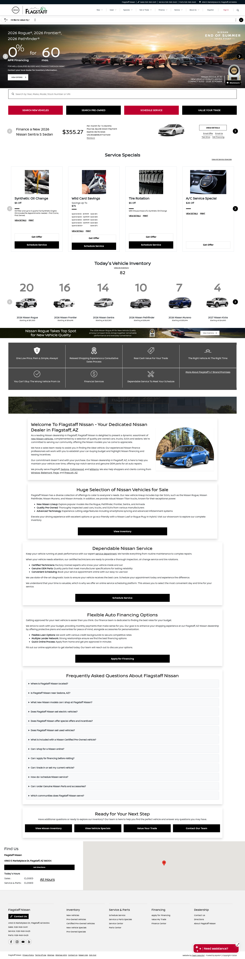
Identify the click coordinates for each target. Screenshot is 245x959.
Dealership (201, 910)
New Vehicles (72, 915)
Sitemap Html (61, 955)
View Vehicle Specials (97, 828)
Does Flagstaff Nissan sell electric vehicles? (54, 711)
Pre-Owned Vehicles (76, 919)
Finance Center (159, 923)
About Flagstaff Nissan (205, 923)
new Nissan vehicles (42, 438)
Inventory (73, 910)
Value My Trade (159, 919)
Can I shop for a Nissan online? (47, 748)
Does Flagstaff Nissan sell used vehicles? (53, 730)
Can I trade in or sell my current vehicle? (52, 767)
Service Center (116, 923)
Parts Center (115, 927)
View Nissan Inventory (48, 828)
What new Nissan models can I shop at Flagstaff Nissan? (61, 702)
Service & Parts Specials (120, 919)
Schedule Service (37, 244)
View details (213, 127)
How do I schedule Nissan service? (49, 776)
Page (56, 472)
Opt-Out (92, 955)
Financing (158, 910)
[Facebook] (11, 942)
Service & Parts (119, 910)
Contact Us (20, 916)
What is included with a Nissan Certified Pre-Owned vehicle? (63, 739)
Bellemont (46, 472)
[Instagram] (17, 942)
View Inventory (122, 531)
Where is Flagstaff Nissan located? (49, 683)
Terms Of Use (40, 955)
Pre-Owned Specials (76, 931)
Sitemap (50, 955)
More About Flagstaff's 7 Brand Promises (208, 372)
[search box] (122, 92)
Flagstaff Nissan (14, 955)
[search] (238, 10)
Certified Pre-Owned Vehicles (80, 923)
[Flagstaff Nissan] (32, 9)
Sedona (65, 469)
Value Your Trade (147, 828)
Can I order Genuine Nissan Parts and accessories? (58, 786)
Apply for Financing (122, 658)
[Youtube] (23, 942)
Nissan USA (83, 955)
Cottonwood (77, 469)
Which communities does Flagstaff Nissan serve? (57, 795)
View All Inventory (121, 268)
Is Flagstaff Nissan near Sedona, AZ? (50, 692)
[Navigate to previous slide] (2, 56)
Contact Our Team (196, 828)
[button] (164, 863)
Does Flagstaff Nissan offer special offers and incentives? (62, 720)
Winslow (35, 472)
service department (106, 553)
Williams (94, 469)
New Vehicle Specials (76, 927)
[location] (200, 2)
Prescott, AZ (71, 472)
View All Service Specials (222, 159)
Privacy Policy (28, 955)
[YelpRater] (29, 942)
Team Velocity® (198, 955)
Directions (199, 919)
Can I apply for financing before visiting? (52, 758)
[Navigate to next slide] (243, 56)
